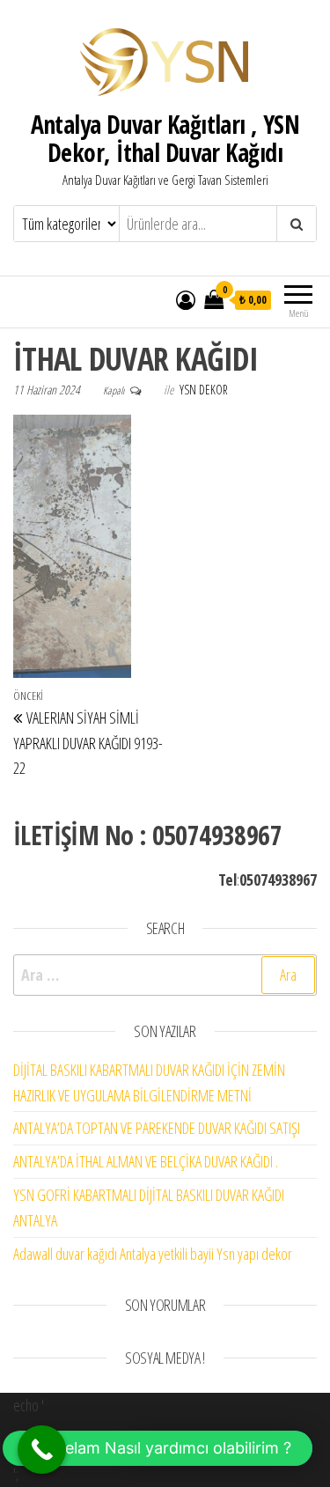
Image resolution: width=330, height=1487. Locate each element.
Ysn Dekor (204, 389)
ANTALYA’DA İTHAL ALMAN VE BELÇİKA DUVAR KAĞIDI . (145, 1161)
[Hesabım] (185, 299)
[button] (157, 1448)
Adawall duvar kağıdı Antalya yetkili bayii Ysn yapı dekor (152, 1253)
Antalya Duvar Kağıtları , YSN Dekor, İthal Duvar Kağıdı (165, 138)
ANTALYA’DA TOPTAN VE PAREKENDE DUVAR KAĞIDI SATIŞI (156, 1127)
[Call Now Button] (42, 1449)
